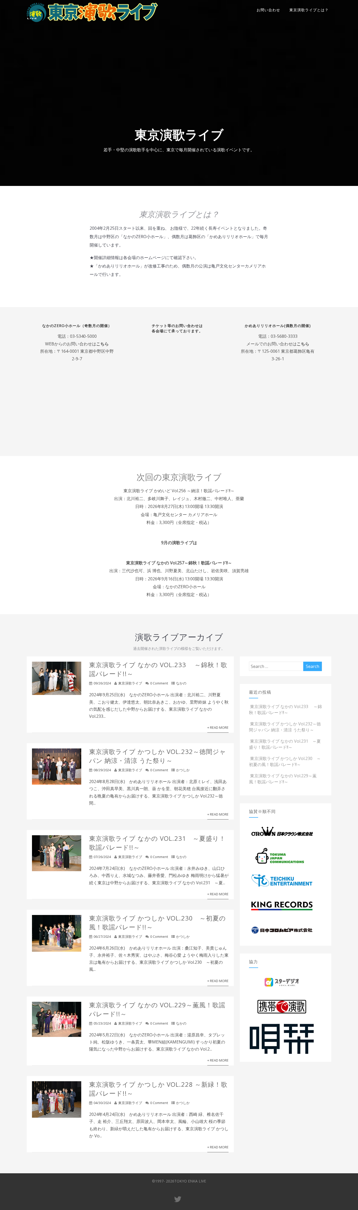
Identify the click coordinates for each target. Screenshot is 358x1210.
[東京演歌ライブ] (92, 23)
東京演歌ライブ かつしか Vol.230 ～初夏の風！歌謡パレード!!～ (285, 761)
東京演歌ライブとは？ (309, 9)
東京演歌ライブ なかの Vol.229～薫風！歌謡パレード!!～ (283, 779)
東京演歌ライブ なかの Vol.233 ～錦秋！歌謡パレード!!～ (285, 709)
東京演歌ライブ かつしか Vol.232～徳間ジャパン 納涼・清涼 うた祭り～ (157, 756)
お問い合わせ (268, 9)
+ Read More (218, 727)
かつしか (183, 770)
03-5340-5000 (83, 336)
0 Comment (159, 683)
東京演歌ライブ (130, 683)
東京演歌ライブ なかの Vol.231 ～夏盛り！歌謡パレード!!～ (285, 744)
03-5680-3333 (284, 336)
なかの (181, 683)
